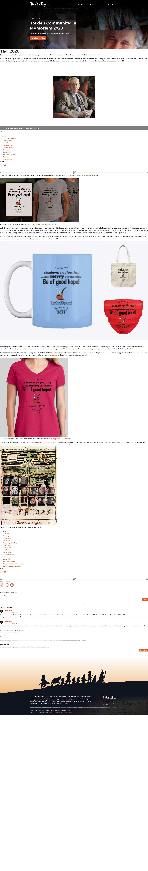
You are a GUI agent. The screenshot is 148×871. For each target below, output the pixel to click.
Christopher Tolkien (9, 138)
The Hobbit (106, 4)
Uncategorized (7, 159)
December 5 (15, 632)
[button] (147, 96)
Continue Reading (38, 38)
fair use (51, 703)
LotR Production (8, 147)
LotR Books (6, 550)
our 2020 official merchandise (87, 175)
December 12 (15, 623)
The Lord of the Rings (9, 154)
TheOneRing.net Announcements (13, 564)
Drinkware (6, 540)
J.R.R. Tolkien (7, 547)
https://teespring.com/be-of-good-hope (45, 224)
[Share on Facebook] (4, 165)
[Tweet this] (1, 165)
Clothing (6, 533)
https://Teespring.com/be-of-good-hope (58, 438)
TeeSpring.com (54, 355)
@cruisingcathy (7, 632)
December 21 (15, 612)
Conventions (7, 538)
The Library (71, 4)
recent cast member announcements (38, 442)
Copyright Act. (64, 703)
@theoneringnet (8, 612)
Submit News (143, 650)
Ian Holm (6, 143)
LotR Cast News (8, 145)
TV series (92, 4)
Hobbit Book (7, 545)
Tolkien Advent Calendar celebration (110, 442)
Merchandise (7, 552)
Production (6, 150)
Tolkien (5, 157)
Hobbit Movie (7, 140)
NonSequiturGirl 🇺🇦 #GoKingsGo (14, 630)
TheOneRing (8, 610)
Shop (4, 557)
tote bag (71, 236)
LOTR (99, 4)
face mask (97, 236)
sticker (60, 236)
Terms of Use (68, 712)
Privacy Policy (61, 712)
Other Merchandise (9, 554)
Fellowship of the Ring (10, 543)
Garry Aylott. (53, 712)
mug (65, 236)
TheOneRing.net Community (12, 566)
